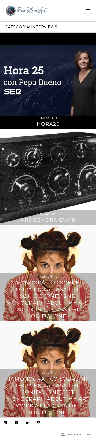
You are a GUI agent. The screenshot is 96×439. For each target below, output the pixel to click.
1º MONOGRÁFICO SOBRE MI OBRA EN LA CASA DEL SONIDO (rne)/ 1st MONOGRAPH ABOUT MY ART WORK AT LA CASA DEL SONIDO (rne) (48, 396)
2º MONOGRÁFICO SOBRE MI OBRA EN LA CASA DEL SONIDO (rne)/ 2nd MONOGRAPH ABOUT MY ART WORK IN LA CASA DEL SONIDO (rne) (48, 299)
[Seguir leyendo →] (48, 81)
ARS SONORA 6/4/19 (48, 220)
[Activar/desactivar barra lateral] (88, 10)
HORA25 (48, 124)
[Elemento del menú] (5, 423)
